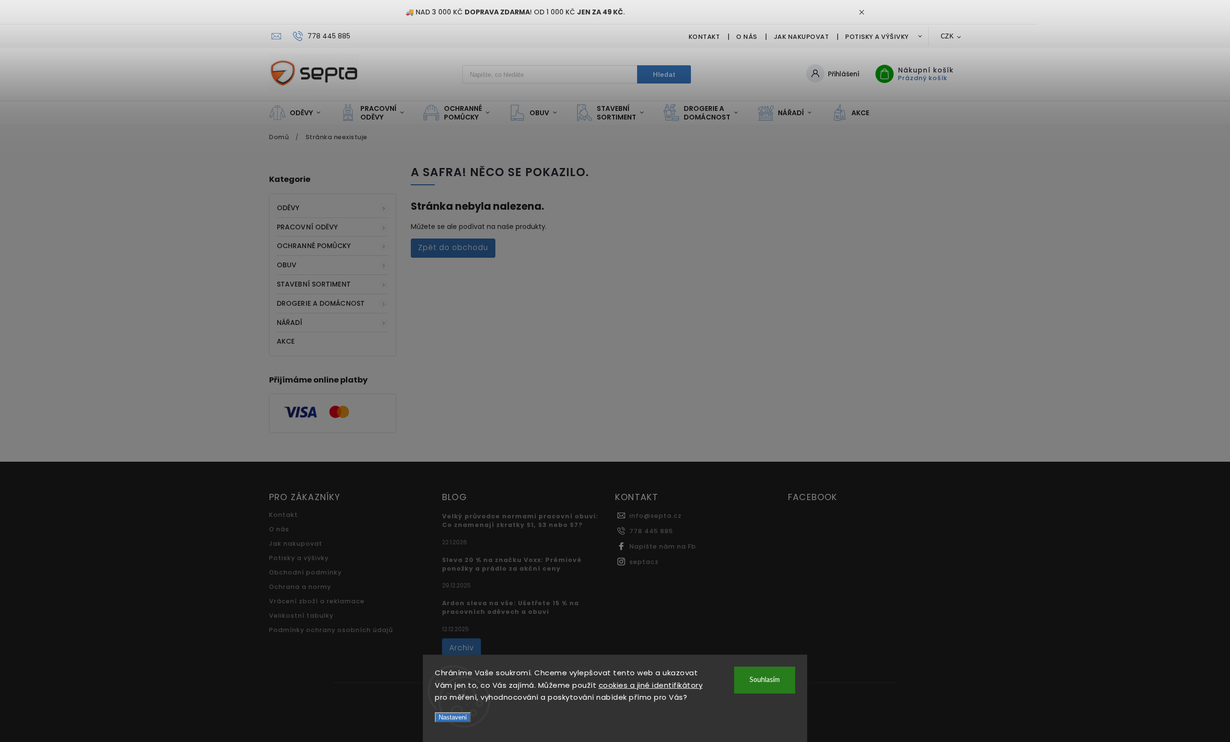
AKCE (286, 341)
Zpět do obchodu (453, 247)
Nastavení (453, 717)
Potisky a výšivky (877, 36)
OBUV (286, 265)
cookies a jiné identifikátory (651, 685)
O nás (746, 36)
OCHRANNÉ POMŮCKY (314, 246)
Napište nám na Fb (662, 546)
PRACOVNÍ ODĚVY (307, 227)
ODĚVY (288, 208)
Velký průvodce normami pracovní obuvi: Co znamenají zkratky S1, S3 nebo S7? (520, 520)
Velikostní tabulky (301, 615)
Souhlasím (765, 680)
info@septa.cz (655, 516)
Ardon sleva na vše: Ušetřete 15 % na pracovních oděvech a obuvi (510, 607)
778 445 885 (651, 531)
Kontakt (704, 36)
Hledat (664, 74)
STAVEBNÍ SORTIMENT (314, 284)
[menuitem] (299, 113)
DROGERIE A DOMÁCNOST (321, 303)
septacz (644, 562)
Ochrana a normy (300, 587)
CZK (947, 36)
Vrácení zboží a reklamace (317, 601)
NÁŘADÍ (290, 322)
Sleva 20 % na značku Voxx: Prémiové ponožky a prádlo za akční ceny (512, 564)
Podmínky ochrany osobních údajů (331, 630)
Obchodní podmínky (305, 572)
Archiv (461, 648)
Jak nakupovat (801, 36)
